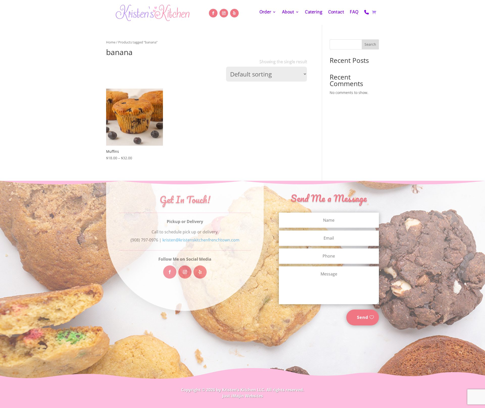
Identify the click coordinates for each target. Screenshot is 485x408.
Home (110, 42)
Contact (336, 12)
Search (370, 44)
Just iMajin (233, 396)
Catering (314, 12)
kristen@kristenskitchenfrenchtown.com (200, 240)
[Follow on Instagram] (224, 13)
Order (265, 12)
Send (362, 317)
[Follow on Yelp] (234, 13)
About (288, 12)
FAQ (354, 12)
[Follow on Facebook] (213, 13)
